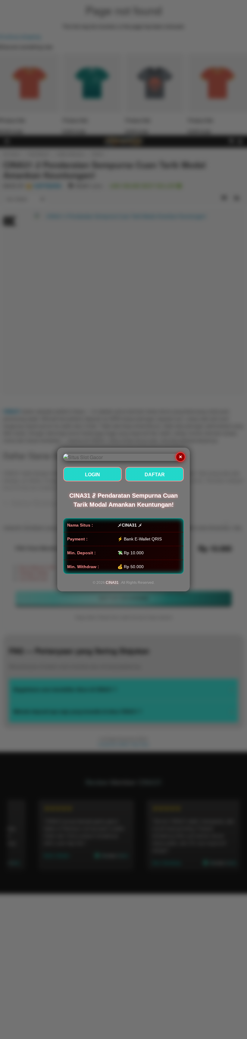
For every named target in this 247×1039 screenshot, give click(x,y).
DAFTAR (155, 474)
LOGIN (92, 474)
